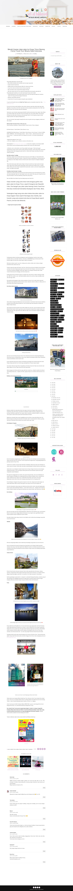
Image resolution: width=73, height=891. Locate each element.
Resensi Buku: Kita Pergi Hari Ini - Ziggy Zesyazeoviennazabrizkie (57, 184)
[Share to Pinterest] (42, 749)
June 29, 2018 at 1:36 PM (14, 812)
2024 (52, 385)
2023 (52, 387)
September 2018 (55, 402)
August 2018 (54, 404)
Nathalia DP (12, 844)
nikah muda (53, 330)
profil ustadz (54, 313)
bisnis (59, 330)
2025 (52, 384)
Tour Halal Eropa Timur (11, 637)
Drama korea (53, 302)
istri (52, 298)
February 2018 (55, 425)
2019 (52, 394)
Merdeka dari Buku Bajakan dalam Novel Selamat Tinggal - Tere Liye (59, 133)
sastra (60, 279)
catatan (52, 290)
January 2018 (54, 427)
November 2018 (55, 399)
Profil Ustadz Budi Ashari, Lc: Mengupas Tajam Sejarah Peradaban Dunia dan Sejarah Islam (59, 100)
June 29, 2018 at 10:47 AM (14, 778)
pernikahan (53, 334)
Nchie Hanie (12, 777)
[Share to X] (40, 749)
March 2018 (54, 423)
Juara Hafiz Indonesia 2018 (57, 412)
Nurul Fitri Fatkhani (13, 821)
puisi (57, 298)
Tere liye (52, 311)
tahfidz (57, 321)
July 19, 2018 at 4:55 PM (13, 855)
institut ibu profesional (56, 309)
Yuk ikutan (26, 743)
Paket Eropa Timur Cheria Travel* (19, 143)
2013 (52, 435)
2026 (52, 382)
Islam (60, 283)
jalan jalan (53, 328)
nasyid (60, 317)
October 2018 (55, 401)
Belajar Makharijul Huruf (59, 114)
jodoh (60, 328)
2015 (52, 432)
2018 (52, 396)
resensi (59, 292)
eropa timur (25, 749)
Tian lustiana (12, 800)
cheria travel (19, 749)
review (52, 294)
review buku (53, 283)
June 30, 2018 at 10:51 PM (14, 823)
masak (59, 332)
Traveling (35, 53)
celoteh (59, 296)
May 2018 (54, 420)
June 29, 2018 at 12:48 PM (14, 792)
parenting (53, 279)
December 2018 (55, 397)
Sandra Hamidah (13, 790)
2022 (52, 389)
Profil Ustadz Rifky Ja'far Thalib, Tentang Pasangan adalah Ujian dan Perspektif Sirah (60, 104)
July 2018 (54, 406)
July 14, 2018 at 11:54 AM (14, 846)
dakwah (52, 281)
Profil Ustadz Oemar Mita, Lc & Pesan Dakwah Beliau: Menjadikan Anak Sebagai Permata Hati (60, 124)
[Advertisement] (36, 40)
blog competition (12, 749)
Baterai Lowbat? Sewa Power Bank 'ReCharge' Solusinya (59, 128)
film (61, 315)
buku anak (53, 332)
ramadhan (53, 319)
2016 (52, 430)
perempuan (53, 336)
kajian (59, 311)
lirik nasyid (53, 317)
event (58, 294)
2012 (52, 437)
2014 (52, 434)
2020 (52, 392)
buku (52, 321)
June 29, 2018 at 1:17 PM (14, 801)
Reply (44, 787)
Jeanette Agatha (13, 832)
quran (59, 336)
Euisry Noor (12, 854)
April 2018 (54, 422)
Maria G (11, 811)
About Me (58, 86)
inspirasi (52, 296)
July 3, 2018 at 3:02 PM (13, 834)
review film (53, 300)
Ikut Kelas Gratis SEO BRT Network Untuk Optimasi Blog (60, 109)
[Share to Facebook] (38, 749)
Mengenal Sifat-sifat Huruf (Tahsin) (60, 119)
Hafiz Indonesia (54, 315)
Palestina (60, 319)
